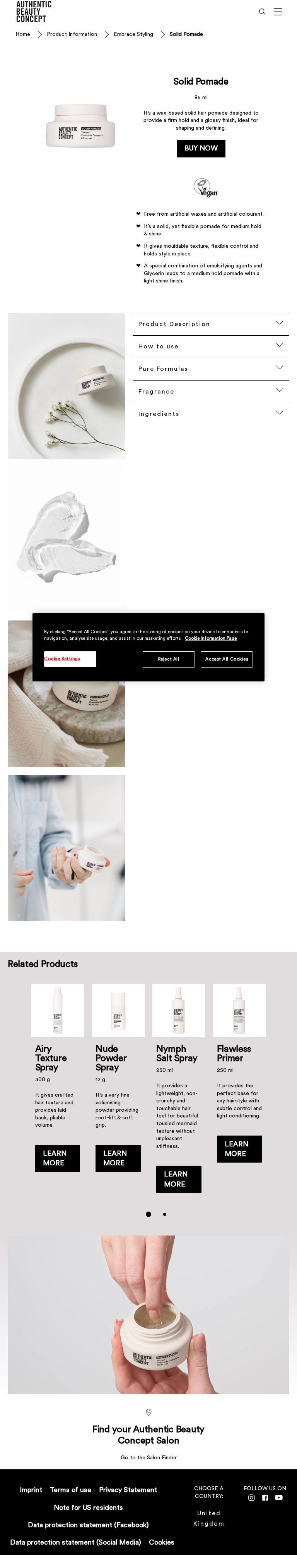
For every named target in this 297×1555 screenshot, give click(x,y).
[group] (148, 1106)
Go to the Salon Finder (149, 1457)
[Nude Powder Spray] (118, 1092)
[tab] (148, 1214)
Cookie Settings (62, 659)
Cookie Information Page (211, 638)
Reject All (168, 659)
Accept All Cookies (226, 659)
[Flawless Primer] (239, 1092)
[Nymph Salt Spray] (178, 1092)
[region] (148, 647)
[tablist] (148, 1214)
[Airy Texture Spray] (57, 1092)
